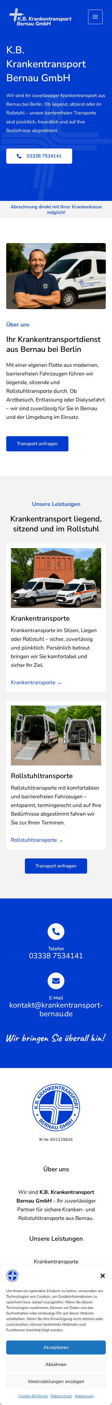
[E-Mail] (56, 981)
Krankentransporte (40, 618)
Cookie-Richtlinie (33, 1396)
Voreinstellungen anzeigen (56, 1381)
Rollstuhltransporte (42, 776)
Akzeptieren (56, 1347)
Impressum (84, 1396)
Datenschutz (61, 1396)
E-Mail (56, 998)
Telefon (56, 949)
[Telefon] (56, 931)
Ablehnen (56, 1364)
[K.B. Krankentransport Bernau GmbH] (40, 16)
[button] (103, 1276)
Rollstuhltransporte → (37, 840)
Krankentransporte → (36, 682)
